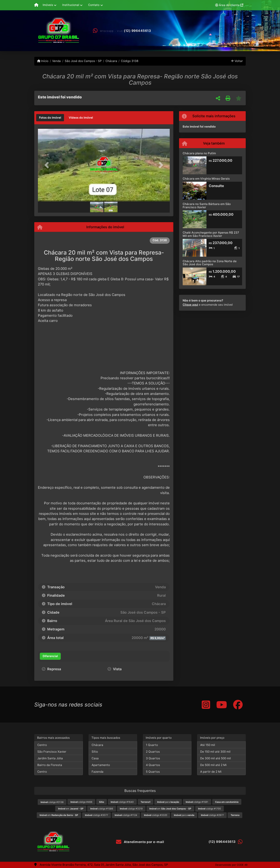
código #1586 (101, 808)
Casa (95, 758)
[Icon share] (206, 704)
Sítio (95, 751)
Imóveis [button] (48, 5)
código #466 (81, 801)
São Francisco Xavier (51, 751)
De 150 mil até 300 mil (215, 751)
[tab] (50, 117)
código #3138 (52, 802)
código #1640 (122, 801)
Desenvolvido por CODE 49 (231, 864)
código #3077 (96, 815)
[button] (48, 165)
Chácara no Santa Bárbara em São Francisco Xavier (207, 205)
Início (44, 61)
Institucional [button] (70, 5)
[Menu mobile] (36, 5)
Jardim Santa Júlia (50, 758)
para (168, 801)
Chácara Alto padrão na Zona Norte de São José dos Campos (210, 262)
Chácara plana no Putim (199, 153)
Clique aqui (190, 304)
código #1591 (197, 801)
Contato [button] (93, 5)
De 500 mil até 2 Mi (213, 765)
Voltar (238, 61)
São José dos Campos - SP (83, 61)
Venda (56, 61)
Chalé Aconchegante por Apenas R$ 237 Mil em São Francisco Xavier (211, 234)
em (70, 808)
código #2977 (212, 815)
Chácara (111, 61)
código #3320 (155, 815)
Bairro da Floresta (49, 765)
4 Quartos (153, 765)
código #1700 (209, 808)
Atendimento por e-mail (143, 842)
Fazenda (97, 771)
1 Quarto (152, 745)
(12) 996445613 (137, 31)
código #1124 (126, 815)
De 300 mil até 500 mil (215, 758)
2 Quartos (153, 751)
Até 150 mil (207, 745)
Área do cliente (229, 5)
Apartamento (101, 765)
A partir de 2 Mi (211, 771)
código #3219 (131, 808)
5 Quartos (153, 771)
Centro (42, 745)
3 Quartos (153, 758)
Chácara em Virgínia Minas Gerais (206, 178)
